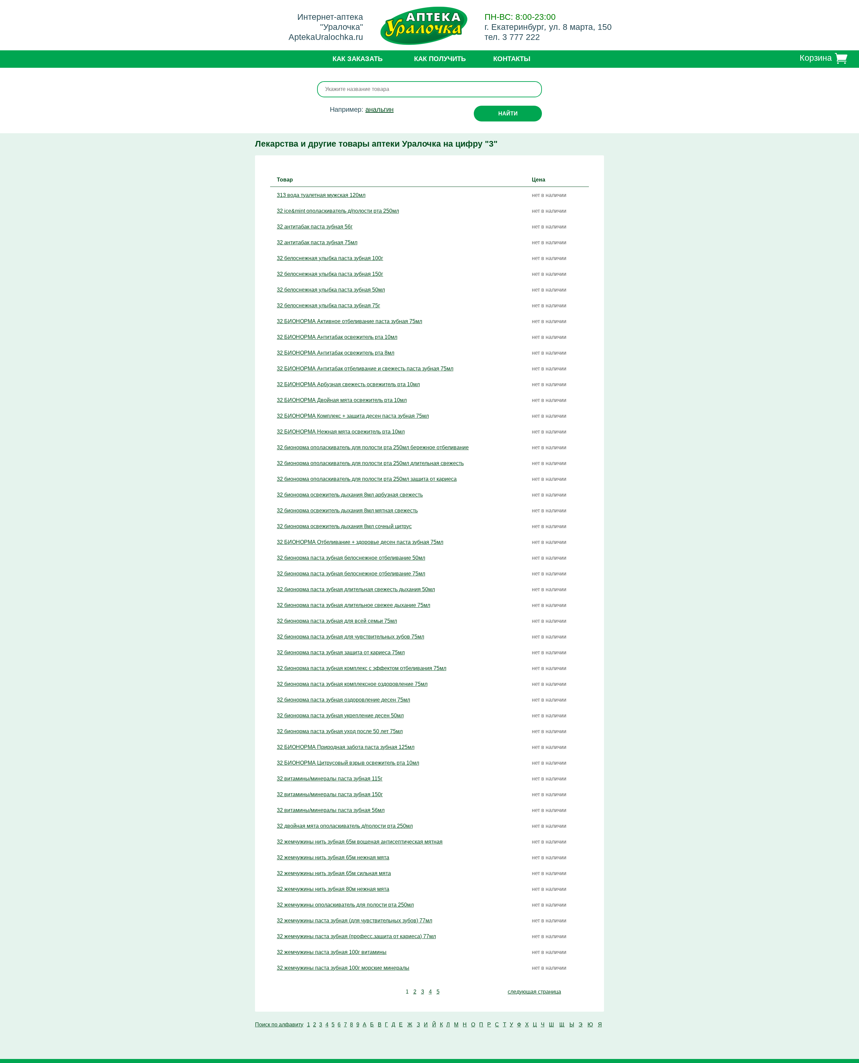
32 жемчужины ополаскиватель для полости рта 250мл (345, 905)
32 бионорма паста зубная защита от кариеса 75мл (341, 652)
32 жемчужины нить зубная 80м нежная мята (333, 889)
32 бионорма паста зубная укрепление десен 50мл (340, 715)
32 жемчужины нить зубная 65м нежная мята (333, 857)
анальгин (379, 109)
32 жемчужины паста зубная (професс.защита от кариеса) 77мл (356, 936)
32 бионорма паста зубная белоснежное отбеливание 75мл (351, 573)
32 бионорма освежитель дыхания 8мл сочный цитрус (344, 526)
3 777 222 (521, 37)
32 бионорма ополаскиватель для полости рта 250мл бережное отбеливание (373, 447)
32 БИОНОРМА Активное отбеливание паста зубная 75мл (349, 321)
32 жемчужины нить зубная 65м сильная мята (334, 873)
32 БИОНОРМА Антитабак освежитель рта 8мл (335, 353)
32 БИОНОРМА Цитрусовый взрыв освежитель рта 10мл (348, 763)
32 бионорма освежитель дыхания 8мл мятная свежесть (347, 510)
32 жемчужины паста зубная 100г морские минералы (343, 968)
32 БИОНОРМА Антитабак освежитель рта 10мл (337, 337)
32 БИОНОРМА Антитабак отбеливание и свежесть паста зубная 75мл (365, 368)
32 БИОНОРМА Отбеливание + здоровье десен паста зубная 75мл (360, 542)
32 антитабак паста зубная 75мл (317, 242)
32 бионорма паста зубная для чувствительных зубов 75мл (350, 637)
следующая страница (534, 992)
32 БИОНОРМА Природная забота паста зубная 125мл (345, 747)
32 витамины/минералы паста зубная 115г (330, 778)
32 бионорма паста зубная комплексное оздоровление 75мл (352, 684)
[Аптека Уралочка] (424, 27)
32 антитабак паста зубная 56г (315, 227)
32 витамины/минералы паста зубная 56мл (331, 810)
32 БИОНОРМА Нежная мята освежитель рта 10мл (341, 432)
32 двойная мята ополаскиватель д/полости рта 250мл (345, 826)
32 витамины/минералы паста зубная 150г (330, 794)
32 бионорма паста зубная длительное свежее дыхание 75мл (353, 605)
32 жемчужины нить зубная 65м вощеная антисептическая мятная (360, 842)
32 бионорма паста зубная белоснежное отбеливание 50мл (351, 558)
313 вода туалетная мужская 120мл (321, 195)
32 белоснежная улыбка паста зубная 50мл (331, 290)
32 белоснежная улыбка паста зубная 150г (330, 274)
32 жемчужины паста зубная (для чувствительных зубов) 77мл (354, 920)
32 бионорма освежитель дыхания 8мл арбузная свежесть (350, 495)
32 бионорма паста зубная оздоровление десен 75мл (343, 700)
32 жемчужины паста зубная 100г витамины (332, 952)
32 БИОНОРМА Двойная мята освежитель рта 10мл (342, 400)
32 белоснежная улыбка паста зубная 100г (330, 258)
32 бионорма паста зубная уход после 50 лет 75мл (340, 731)
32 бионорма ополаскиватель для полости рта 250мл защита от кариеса (367, 479)
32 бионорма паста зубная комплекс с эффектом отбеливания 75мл (361, 668)
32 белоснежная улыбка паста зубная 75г (328, 305)
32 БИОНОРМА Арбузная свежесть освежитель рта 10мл (348, 384)
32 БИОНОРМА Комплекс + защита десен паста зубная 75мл (353, 416)
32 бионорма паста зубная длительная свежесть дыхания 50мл (356, 589)
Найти (508, 113)
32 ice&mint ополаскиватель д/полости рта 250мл (338, 211)
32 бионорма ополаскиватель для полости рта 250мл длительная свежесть (370, 463)
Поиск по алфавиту (279, 1024)
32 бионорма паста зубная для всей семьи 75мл (337, 621)
